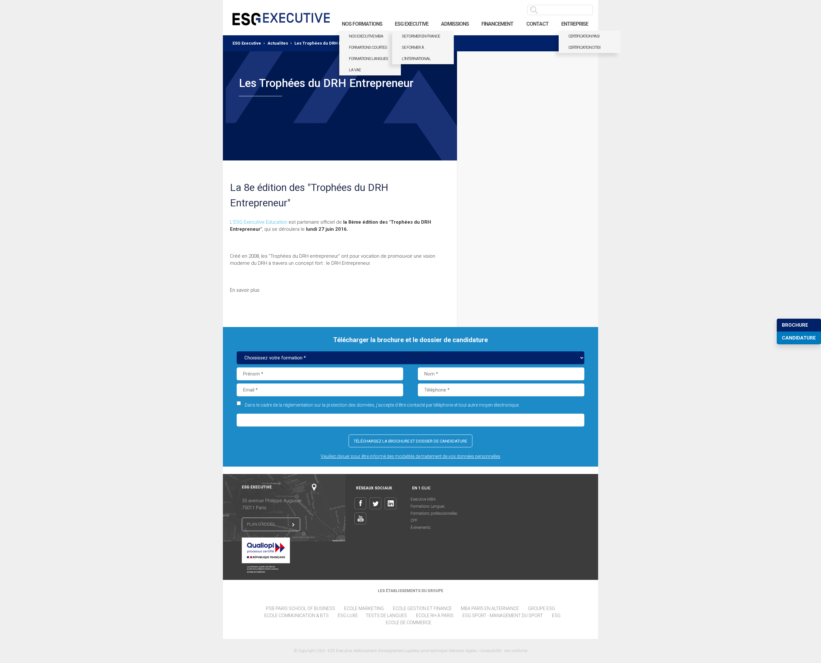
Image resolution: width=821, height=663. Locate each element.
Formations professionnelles (433, 513)
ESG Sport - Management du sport (502, 615)
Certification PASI (583, 36)
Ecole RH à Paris (434, 615)
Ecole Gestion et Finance (422, 608)
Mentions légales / (464, 651)
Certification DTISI (584, 47)
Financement (497, 24)
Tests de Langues (386, 615)
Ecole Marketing (364, 608)
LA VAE (355, 69)
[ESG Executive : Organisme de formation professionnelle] (281, 17)
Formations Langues (427, 506)
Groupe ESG (541, 608)
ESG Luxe (348, 615)
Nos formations (362, 24)
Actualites (277, 43)
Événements (420, 528)
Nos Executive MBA (366, 36)
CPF (414, 520)
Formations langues (368, 58)
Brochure (795, 325)
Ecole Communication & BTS (296, 615)
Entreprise (574, 24)
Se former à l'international (416, 53)
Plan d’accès (261, 524)
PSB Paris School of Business (300, 608)
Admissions (455, 24)
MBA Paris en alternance (490, 608)
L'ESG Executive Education (258, 222)
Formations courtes (368, 47)
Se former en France (421, 36)
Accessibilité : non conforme (503, 651)
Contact (537, 24)
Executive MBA (423, 499)
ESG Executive (411, 24)
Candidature (799, 338)
